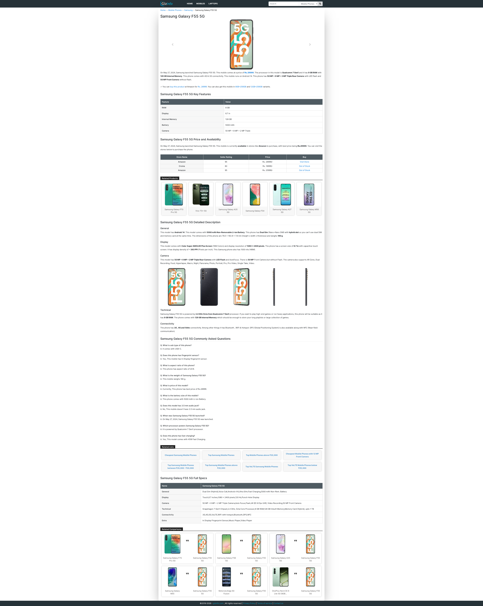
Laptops (213, 3)
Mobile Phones (175, 10)
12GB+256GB (257, 86)
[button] (172, 44)
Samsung (188, 10)
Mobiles (200, 3)
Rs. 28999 (202, 86)
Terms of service (264, 603)
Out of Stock (304, 166)
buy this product (177, 86)
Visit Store (304, 162)
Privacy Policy (249, 603)
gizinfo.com (218, 603)
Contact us (278, 603)
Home (190, 3)
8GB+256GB (241, 86)
